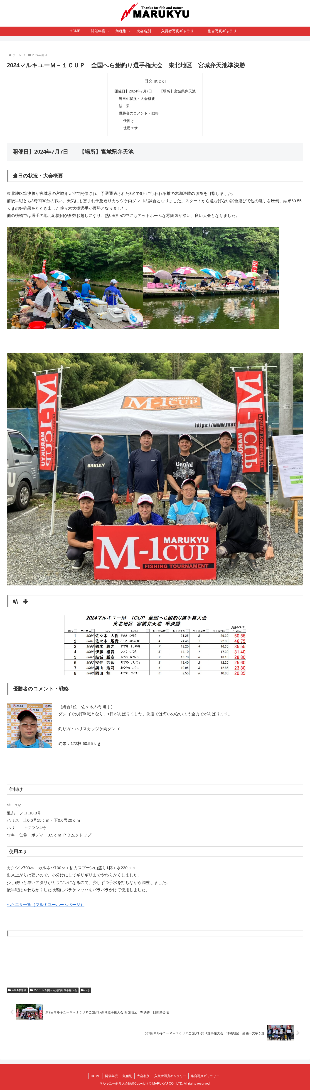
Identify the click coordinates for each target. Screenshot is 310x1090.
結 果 (124, 106)
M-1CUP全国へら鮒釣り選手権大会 (55, 990)
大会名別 (143, 1076)
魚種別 (127, 1076)
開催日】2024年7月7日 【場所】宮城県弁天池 (155, 91)
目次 (148, 81)
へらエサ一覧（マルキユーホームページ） (45, 904)
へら (87, 990)
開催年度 (111, 1076)
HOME (95, 1076)
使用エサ (130, 128)
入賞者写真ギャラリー (170, 1076)
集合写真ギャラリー (205, 1076)
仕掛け (128, 121)
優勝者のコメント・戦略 (139, 113)
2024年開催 (19, 990)
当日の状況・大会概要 (137, 99)
